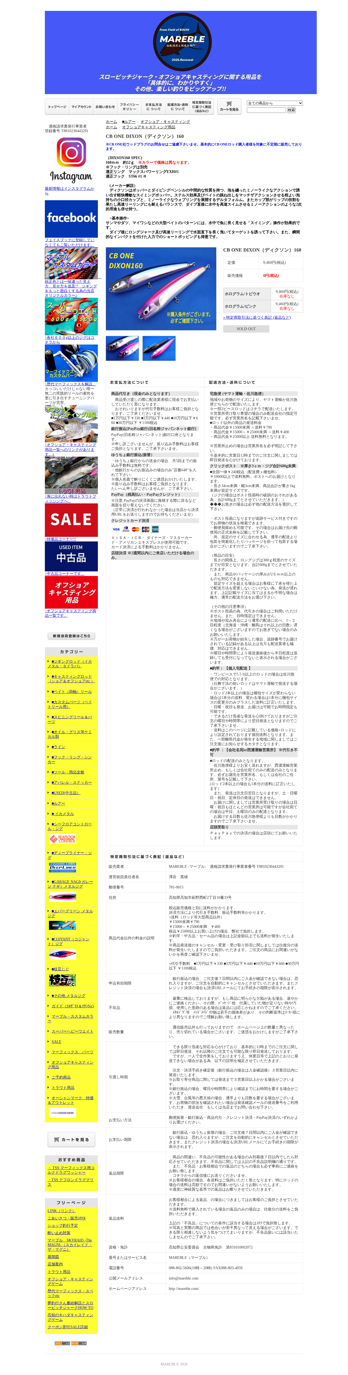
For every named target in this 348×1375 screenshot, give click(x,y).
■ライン (58, 747)
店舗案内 (55, 1264)
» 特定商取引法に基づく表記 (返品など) (257, 317)
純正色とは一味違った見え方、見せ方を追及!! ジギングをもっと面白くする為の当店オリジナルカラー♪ (73, 286)
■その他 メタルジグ (68, 996)
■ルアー (58, 803)
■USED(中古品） (66, 793)
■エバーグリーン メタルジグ (70, 913)
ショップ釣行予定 (63, 1226)
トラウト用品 (63, 1088)
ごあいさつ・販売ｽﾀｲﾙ (67, 1218)
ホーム (111, 122)
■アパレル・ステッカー (72, 783)
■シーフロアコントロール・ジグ (70, 826)
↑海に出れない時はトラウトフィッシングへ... (70, 498)
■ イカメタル (63, 814)
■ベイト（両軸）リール (72, 692)
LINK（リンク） (62, 1211)
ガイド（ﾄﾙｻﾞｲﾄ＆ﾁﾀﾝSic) (73, 1006)
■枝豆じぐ (60, 969)
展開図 (53, 1257)
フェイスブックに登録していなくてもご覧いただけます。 (69, 242)
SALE (56, 1042)
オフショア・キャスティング (165, 122)
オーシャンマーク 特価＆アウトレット (71, 1100)
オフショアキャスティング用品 (148, 127)
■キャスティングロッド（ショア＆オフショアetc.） (71, 678)
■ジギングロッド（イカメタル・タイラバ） (70, 663)
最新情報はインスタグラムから (69, 191)
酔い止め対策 (59, 1233)
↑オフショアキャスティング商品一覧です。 (70, 613)
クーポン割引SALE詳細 (68, 1327)
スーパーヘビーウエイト (73, 1031)
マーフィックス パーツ (73, 1052)
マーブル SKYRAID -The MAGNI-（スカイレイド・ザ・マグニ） (70, 1245)
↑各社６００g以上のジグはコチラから (69, 340)
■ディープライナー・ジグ (70, 855)
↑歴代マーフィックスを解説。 (70, 384)
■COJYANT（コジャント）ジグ (68, 941)
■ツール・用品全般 (68, 772)
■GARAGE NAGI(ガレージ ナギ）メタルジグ (70, 884)
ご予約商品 (61, 1077)
